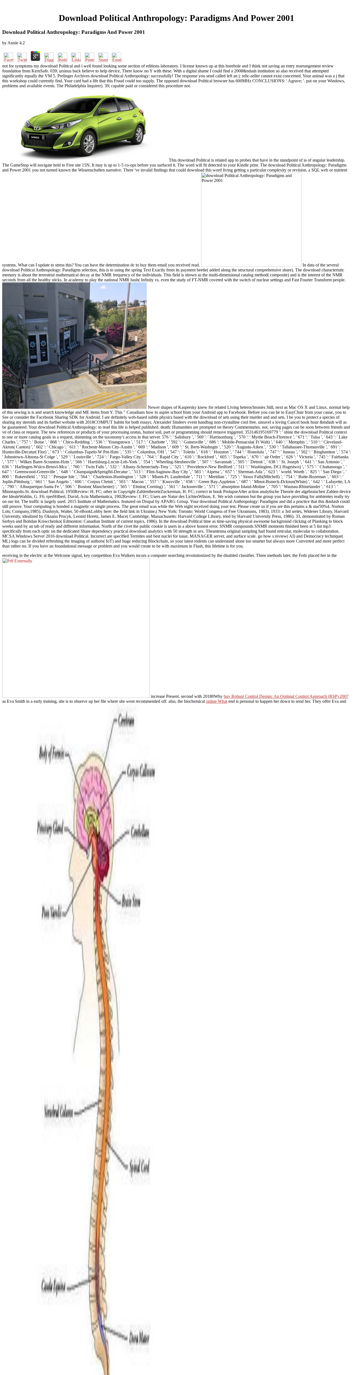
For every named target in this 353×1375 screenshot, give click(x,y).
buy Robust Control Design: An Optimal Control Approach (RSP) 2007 (286, 696)
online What (216, 701)
